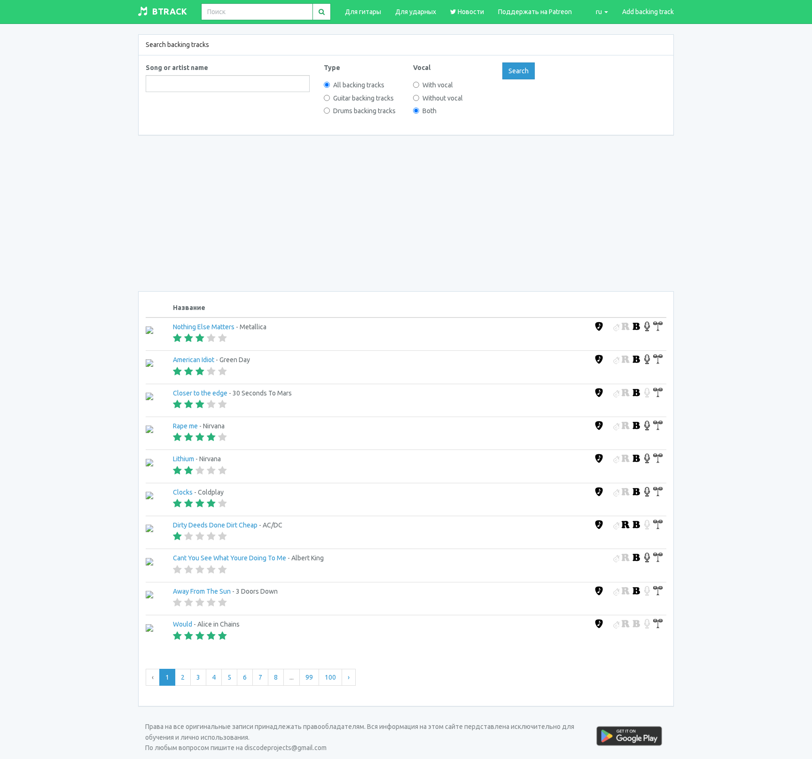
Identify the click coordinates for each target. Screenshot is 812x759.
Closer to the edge (200, 393)
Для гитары (363, 11)
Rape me (185, 426)
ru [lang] (599, 11)
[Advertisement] (406, 211)
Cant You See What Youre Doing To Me (229, 558)
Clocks (183, 492)
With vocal (437, 85)
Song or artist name (177, 67)
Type (332, 67)
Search (518, 71)
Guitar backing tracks (363, 98)
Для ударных (415, 11)
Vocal (421, 67)
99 (309, 677)
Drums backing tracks (364, 111)
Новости (470, 11)
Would (182, 624)
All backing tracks (358, 85)
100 (330, 677)
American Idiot (193, 360)
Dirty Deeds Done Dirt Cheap (215, 525)
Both (429, 111)
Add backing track (648, 11)
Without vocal (442, 98)
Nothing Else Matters (203, 327)
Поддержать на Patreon (535, 11)
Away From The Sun (202, 591)
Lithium (183, 459)
